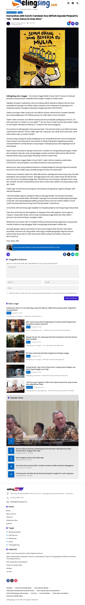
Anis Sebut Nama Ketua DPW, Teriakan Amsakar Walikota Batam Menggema (44, 466)
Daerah (9, 523)
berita (11, 542)
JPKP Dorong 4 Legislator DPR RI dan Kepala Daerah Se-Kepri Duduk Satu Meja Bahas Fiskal (51, 383)
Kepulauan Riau (11, 12)
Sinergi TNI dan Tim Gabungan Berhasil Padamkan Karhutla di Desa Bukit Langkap (51, 338)
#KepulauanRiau (15, 532)
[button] (68, 3)
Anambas (29, 387)
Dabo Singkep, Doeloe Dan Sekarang (29, 458)
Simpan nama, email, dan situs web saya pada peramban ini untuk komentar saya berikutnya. (43, 293)
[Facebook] (64, 254)
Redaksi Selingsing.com (18, 23)
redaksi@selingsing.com (18, 502)
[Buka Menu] (73, 3)
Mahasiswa (12, 538)
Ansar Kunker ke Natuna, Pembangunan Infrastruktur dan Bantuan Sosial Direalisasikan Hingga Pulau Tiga (43, 450)
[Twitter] (68, 254)
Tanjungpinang (14, 545)
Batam (9, 313)
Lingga (20, 12)
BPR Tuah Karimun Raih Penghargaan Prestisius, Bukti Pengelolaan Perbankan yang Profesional (51, 323)
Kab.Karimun (13, 535)
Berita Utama (11, 514)
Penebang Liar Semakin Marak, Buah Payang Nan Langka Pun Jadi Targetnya (44, 473)
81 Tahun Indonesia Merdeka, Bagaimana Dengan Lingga (47, 353)
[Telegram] (73, 254)
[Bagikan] (77, 23)
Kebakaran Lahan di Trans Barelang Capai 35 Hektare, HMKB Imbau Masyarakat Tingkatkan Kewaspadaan (41, 309)
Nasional (9, 517)
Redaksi (9, 568)
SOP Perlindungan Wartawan (17, 593)
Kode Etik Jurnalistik (60, 593)
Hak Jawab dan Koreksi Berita (16, 562)
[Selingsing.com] (34, 3)
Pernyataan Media (41, 588)
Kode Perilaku (45, 593)
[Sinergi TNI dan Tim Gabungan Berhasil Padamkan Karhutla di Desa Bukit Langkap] (15, 341)
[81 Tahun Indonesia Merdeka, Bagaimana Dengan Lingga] (15, 356)
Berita (28, 327)
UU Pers (9, 572)
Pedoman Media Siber (14, 565)
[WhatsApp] (77, 254)
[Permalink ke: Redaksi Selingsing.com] (8, 23)
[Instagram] (15, 580)
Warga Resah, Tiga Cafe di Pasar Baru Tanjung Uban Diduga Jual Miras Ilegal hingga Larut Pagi (50, 368)
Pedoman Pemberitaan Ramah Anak (20, 591)
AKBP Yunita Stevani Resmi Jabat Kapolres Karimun (24, 553)
